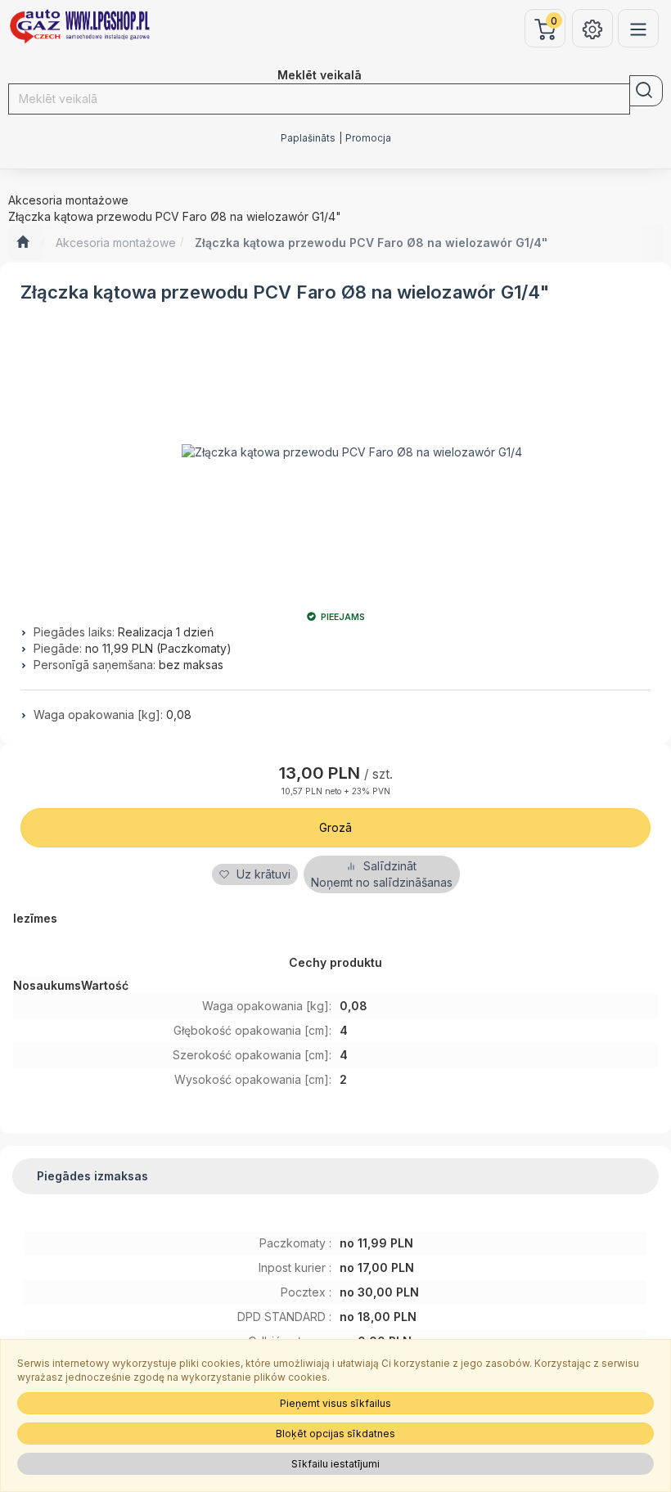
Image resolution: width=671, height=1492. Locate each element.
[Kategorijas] (638, 28)
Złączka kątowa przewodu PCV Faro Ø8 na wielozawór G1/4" (371, 242)
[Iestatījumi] (592, 28)
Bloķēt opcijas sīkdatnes (335, 1433)
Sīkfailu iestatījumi (335, 1464)
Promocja (368, 138)
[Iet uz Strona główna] (22, 243)
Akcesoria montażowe (116, 242)
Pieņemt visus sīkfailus (335, 1403)
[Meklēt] (646, 90)
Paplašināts (308, 138)
